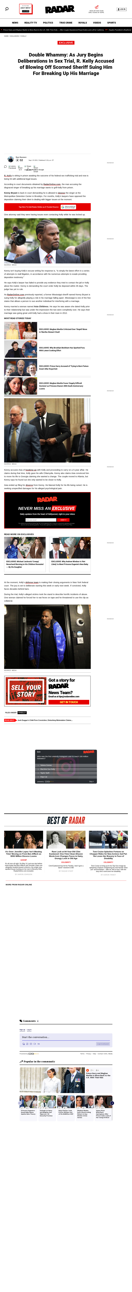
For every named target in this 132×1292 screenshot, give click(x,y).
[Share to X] (20, 166)
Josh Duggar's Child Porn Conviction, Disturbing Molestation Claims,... (45, 720)
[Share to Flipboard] (28, 166)
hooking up (31, 470)
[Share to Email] (36, 166)
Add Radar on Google (36, 170)
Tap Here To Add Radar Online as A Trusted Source (39, 207)
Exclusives (14, 36)
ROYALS (82, 22)
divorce (29, 485)
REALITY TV (30, 22)
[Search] (6, 10)
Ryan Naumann (21, 157)
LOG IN (122, 9)
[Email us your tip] (26, 14)
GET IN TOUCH (69, 702)
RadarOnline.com (15, 294)
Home (6, 36)
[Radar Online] (60, 9)
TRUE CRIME (65, 22)
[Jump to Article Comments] (5, 166)
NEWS (15, 22)
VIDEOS (97, 22)
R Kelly (23, 36)
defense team (32, 582)
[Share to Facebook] (12, 166)
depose (61, 193)
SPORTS (111, 22)
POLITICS (48, 22)
